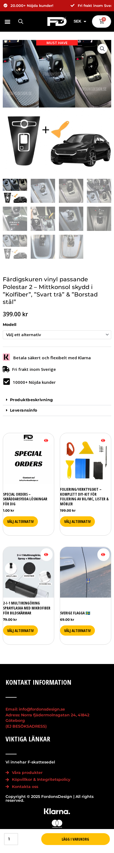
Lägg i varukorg (75, 839)
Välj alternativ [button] (20, 521)
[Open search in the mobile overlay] (21, 21)
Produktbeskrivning (31, 400)
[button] (7, 21)
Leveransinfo (23, 410)
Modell (9, 324)
